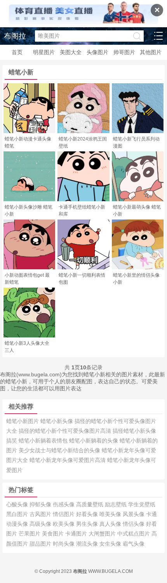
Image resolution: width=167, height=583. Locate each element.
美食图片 (53, 533)
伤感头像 (64, 504)
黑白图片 (18, 514)
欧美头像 (64, 524)
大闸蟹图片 (103, 533)
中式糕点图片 (134, 533)
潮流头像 (87, 544)
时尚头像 (64, 544)
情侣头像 (134, 524)
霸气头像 (133, 544)
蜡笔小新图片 (23, 421)
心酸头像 (18, 504)
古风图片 (41, 514)
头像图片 (97, 52)
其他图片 (151, 52)
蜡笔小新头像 (57, 421)
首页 (17, 52)
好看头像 (87, 514)
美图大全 (71, 52)
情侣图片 (64, 514)
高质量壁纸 (90, 504)
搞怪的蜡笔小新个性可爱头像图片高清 (66, 431)
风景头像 (134, 514)
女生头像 (111, 544)
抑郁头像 (41, 504)
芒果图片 (30, 533)
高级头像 (41, 524)
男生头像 (87, 524)
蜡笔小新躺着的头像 (94, 440)
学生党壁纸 (141, 504)
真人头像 (111, 524)
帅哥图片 (124, 52)
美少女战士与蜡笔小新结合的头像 (60, 450)
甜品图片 (41, 544)
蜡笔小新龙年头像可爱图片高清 (68, 460)
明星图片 (44, 52)
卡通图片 (77, 533)
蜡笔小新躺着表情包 (44, 440)
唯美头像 (111, 514)
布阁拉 (15, 36)
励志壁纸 (116, 504)
